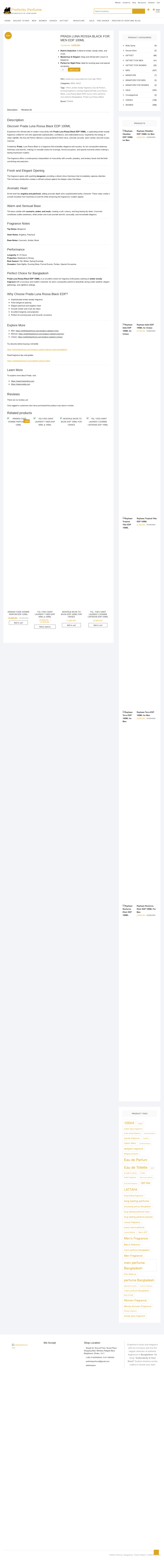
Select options (45, 626)
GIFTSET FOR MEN (134, 60)
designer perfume (131, 1153)
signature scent (130, 1285)
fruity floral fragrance (130, 1183)
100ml (68, 87)
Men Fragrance (133, 1255)
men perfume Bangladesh (71, 96)
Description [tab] (12, 109)
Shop (134, 2)
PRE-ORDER (103, 21)
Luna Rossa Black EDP (76, 93)
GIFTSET (64, 21)
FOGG (142, 1173)
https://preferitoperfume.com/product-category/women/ (41, 333)
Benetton (146, 1138)
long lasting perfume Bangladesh (137, 1206)
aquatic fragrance (132, 1138)
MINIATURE (79, 21)
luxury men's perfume (96, 93)
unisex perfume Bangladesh (136, 1290)
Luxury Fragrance (132, 1222)
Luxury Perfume (129, 1232)
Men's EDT (143, 1232)
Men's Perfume (132, 1244)
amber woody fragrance (82, 87)
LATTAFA (130, 1189)
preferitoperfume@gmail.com (97, 1361)
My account (142, 2)
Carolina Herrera (145, 1143)
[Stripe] (73, 1349)
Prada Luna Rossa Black (93, 96)
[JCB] (46, 1356)
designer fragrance (133, 1148)
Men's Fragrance (136, 1238)
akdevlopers (90, 1365)
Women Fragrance (135, 1300)
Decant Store (21, 21)
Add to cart (74, 69)
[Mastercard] (50, 1349)
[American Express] (46, 1349)
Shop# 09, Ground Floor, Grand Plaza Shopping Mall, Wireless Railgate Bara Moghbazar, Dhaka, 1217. (100, 1351)
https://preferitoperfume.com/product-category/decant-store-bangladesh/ (37, 349)
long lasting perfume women (138, 1216)
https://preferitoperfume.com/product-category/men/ (37, 330)
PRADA (69, 101)
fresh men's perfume (146, 1177)
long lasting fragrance (133, 1195)
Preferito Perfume (26, 10)
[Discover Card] (69, 1349)
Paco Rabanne (130, 1274)
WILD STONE (128, 1295)
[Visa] (55, 1349)
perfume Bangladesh (139, 1279)
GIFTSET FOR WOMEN (136, 65)
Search (138, 11)
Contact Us (126, 2)
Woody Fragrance (130, 1311)
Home (8, 21)
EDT (152, 1168)
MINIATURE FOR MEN (136, 80)
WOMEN (43, 21)
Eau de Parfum (99, 87)
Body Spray (130, 45)
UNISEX (53, 21)
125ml (140, 1123)
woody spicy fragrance (134, 1315)
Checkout (151, 2)
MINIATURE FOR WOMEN (137, 85)
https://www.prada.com (20, 384)
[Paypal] (59, 1349)
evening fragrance (67, 90)
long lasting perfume (136, 1201)
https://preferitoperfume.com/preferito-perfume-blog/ (28, 360)
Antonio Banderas (149, 1133)
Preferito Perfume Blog (126, 21)
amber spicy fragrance (133, 1128)
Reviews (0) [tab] (26, 109)
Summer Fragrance (146, 1286)
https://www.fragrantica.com (22, 381)
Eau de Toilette (135, 1167)
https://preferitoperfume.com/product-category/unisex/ (40, 336)
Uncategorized (132, 95)
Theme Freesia (139, 1555)
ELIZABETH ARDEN (130, 1173)
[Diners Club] (64, 1349)
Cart (158, 2)
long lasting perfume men (137, 1211)
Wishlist (117, 2)
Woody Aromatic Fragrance (137, 1306)
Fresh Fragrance (130, 1177)
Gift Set (145, 1183)
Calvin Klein (130, 1143)
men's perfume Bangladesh (137, 1249)
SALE (92, 21)
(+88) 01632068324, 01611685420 (99, 1357)
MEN (34, 21)
